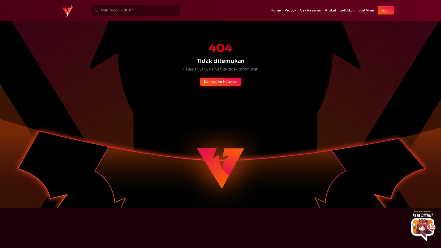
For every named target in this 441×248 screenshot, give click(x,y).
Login (385, 10)
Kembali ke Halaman (220, 82)
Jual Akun (366, 10)
